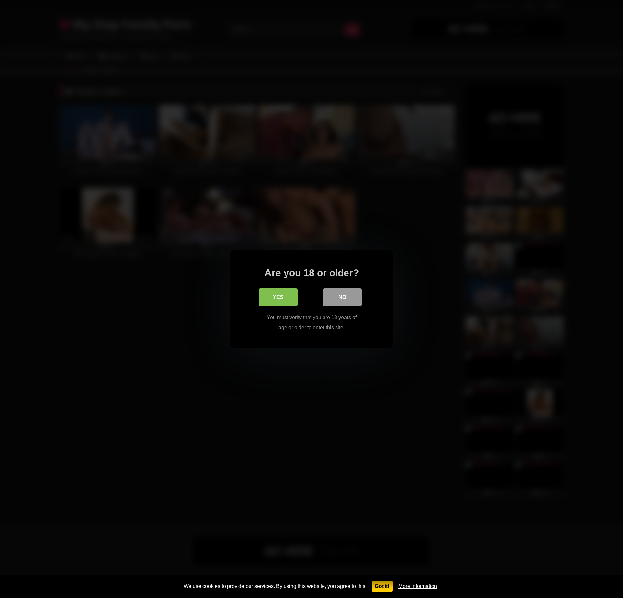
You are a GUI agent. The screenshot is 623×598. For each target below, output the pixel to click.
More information (417, 586)
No (342, 297)
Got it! (382, 586)
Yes (278, 297)
